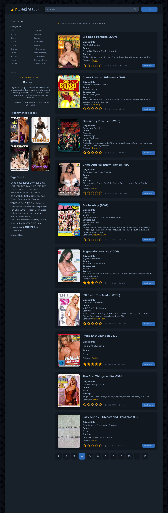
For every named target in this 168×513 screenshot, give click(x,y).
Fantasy (37, 38)
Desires (24, 9)
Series (13, 52)
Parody (43, 219)
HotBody (30, 210)
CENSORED (39, 56)
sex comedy (16, 227)
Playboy (14, 223)
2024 (35, 189)
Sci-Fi (33, 223)
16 (145, 456)
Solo (36, 227)
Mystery (35, 219)
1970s (13, 183)
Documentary (40, 52)
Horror (13, 60)
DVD (12, 30)
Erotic (13, 41)
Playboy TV (24, 223)
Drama (13, 49)
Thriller (13, 64)
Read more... (149, 65)
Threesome (16, 230)
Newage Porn (40, 60)
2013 (12, 186)
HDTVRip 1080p (39, 206)
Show (13, 34)
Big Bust (41, 196)
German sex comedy (20, 206)
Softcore (28, 226)
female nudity (20, 203)
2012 (42, 183)
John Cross (40, 210)
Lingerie (37, 213)
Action (13, 56)
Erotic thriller (24, 199)
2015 (23, 186)
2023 (29, 189)
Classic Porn (39, 64)
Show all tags (16, 235)
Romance (38, 41)
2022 (24, 189)
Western (38, 45)
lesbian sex (15, 213)
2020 (12, 189)
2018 (39, 186)
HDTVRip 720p (17, 210)
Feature (35, 199)
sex (39, 223)
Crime (13, 45)
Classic (13, 199)
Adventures (39, 49)
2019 (44, 186)
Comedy (38, 30)
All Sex (36, 192)
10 (129, 456)
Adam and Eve (17, 192)
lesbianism (27, 213)
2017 (33, 186)
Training (38, 34)
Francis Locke (37, 203)
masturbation (17, 216)
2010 (32, 183)
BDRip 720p (30, 196)
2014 (18, 186)
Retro (13, 38)
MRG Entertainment (20, 219)
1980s (19, 183)
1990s (26, 182)
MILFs (28, 216)
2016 (28, 186)
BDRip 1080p (16, 196)
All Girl (29, 192)
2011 (37, 183)
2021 (18, 189)
